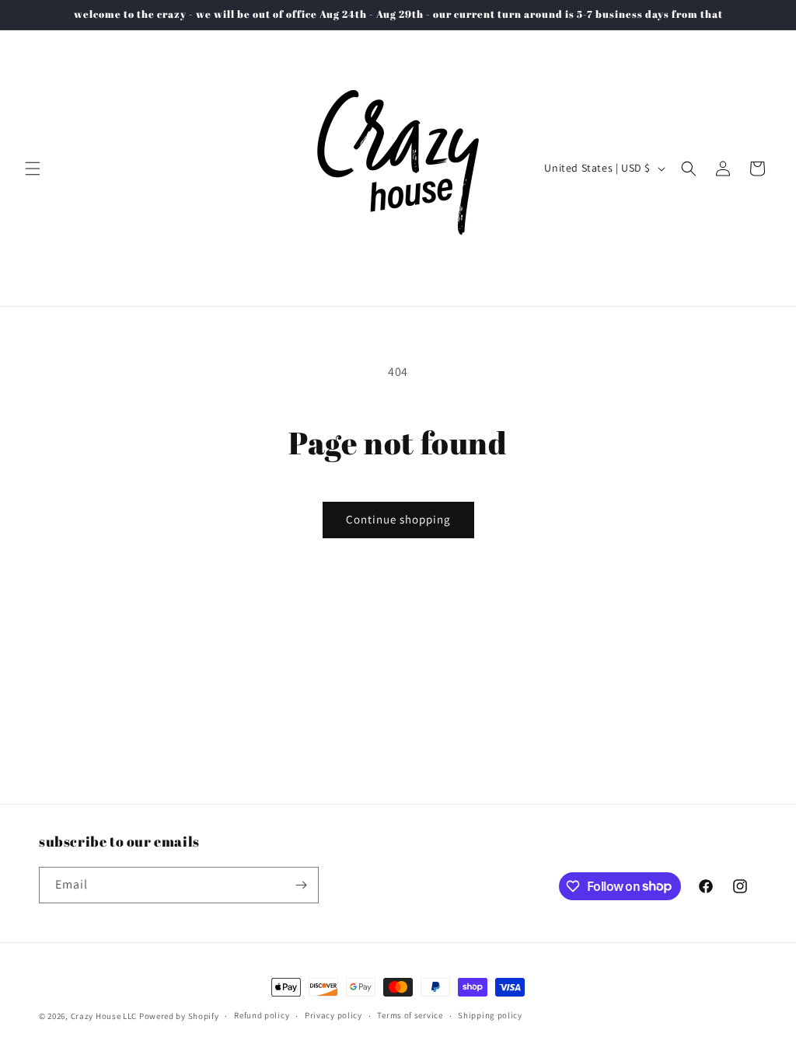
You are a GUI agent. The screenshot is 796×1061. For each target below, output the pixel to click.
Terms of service (409, 1015)
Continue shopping (398, 519)
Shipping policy (490, 1015)
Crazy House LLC (104, 1016)
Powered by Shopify (179, 1016)
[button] (33, 168)
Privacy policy (333, 1015)
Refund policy (261, 1015)
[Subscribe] (301, 885)
